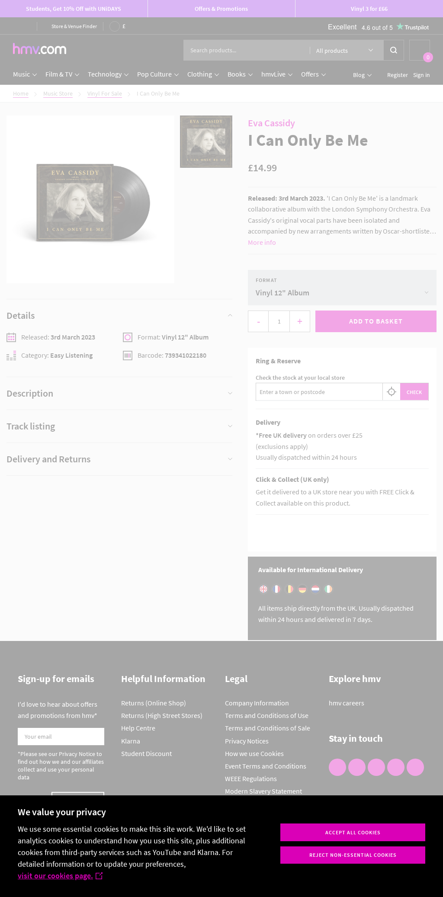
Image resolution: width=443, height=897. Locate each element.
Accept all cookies (353, 832)
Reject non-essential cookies (353, 855)
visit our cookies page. (55, 876)
